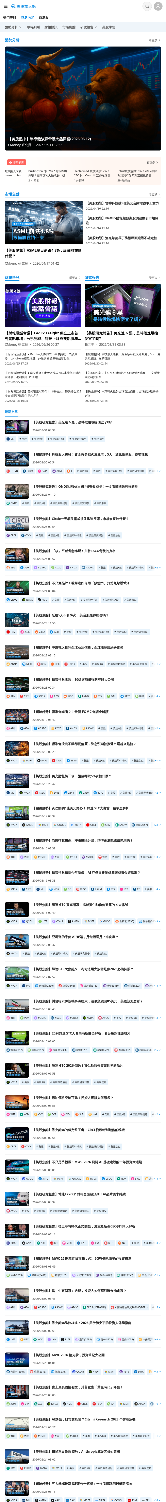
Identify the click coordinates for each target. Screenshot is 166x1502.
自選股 (44, 17)
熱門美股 (9, 17)
